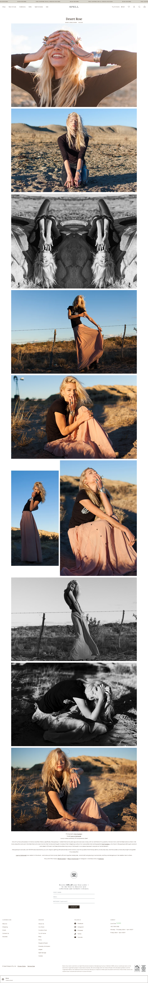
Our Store (41, 927)
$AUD (123, 7)
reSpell (40, 949)
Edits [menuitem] (30, 7)
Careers (40, 956)
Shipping (5, 927)
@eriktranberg (61, 858)
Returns (4, 923)
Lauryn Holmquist (76, 836)
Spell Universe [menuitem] (39, 7)
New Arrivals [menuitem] (12, 7)
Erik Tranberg (78, 834)
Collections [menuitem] (22, 7)
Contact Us (5, 933)
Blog (39, 936)
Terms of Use (31, 966)
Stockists (4, 936)
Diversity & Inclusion (44, 946)
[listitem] (74, 890)
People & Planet (43, 943)
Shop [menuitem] (3, 7)
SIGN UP (74, 907)
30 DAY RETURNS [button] (21, 1)
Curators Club (42, 930)
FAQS (4, 930)
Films (40, 940)
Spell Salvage (42, 952)
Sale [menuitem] (47, 7)
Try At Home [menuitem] (115, 7)
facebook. (101, 858)
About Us (41, 923)
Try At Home (42, 933)
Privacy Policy (22, 966)
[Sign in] (134, 7)
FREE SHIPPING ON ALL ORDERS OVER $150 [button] (48, 1)
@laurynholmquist (73, 858)
